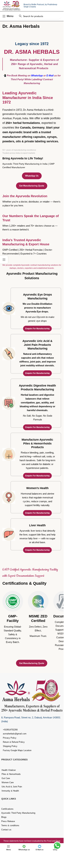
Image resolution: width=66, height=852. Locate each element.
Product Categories (14, 759)
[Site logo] (11, 5)
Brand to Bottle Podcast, (34, 4)
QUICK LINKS (8, 798)
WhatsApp (37, 75)
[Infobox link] (12, 617)
